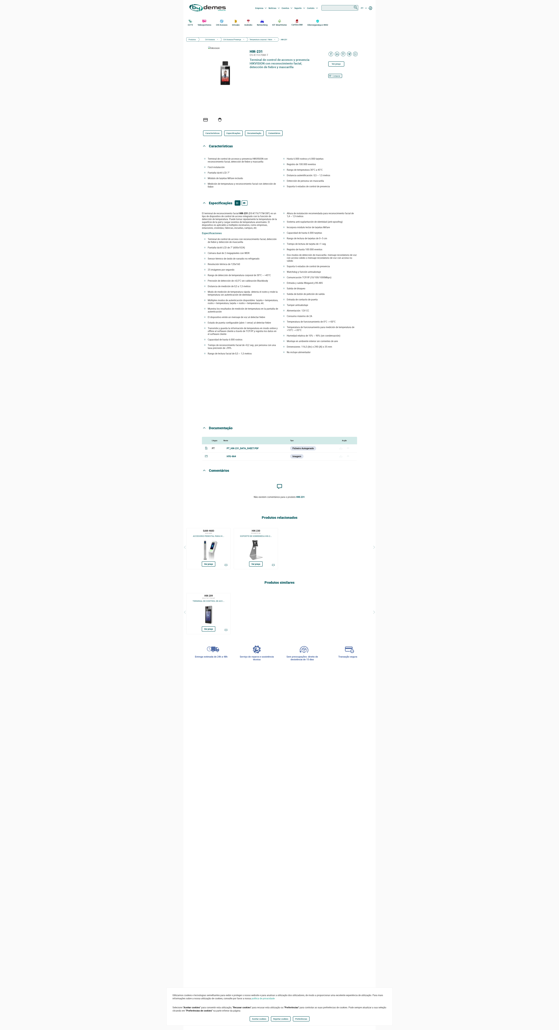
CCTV (190, 24)
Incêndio (248, 24)
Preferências (301, 1018)
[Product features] (237, 203)
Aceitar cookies (259, 1018)
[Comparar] (226, 565)
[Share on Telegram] (349, 54)
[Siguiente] (374, 547)
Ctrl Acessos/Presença (232, 39)
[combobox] (339, 8)
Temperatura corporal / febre (261, 39)
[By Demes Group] (207, 8)
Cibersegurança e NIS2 (317, 24)
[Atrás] (184, 547)
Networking (262, 24)
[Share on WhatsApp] (355, 54)
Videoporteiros (204, 24)
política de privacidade (263, 998)
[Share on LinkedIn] (337, 54)
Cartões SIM (297, 24)
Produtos (192, 39)
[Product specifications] (244, 203)
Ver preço (336, 63)
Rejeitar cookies (280, 1018)
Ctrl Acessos (221, 24)
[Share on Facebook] (331, 54)
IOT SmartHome (279, 24)
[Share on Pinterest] (343, 54)
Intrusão (236, 24)
